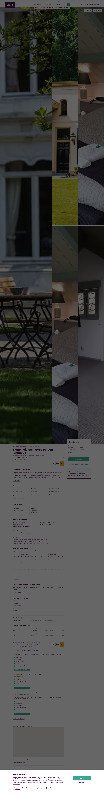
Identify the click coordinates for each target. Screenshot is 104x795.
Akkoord (82, 778)
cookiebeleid (46, 782)
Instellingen (82, 782)
